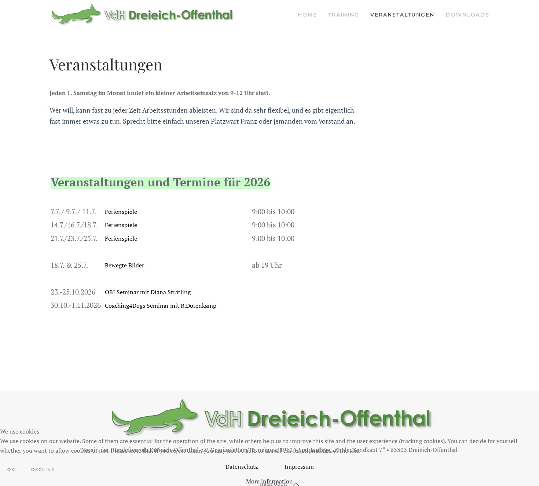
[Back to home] (141, 14)
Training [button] (343, 14)
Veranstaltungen (402, 14)
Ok (11, 469)
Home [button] (307, 14)
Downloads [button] (467, 14)
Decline (43, 469)
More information (269, 481)
